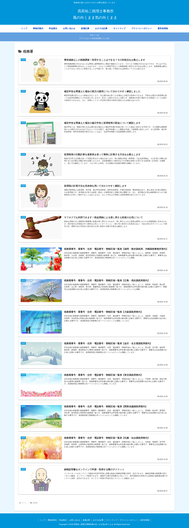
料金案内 (63, 520)
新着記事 (86, 520)
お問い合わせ (74, 520)
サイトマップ (111, 520)
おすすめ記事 (98, 520)
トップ (42, 520)
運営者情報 (144, 520)
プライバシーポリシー (129, 520)
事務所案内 (52, 520)
